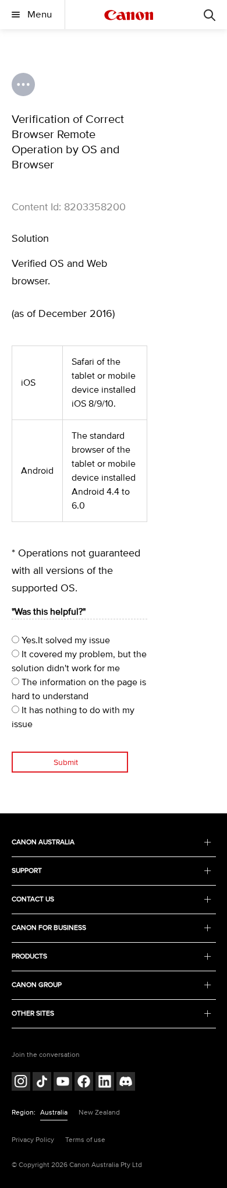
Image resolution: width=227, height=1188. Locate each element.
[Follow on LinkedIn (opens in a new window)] (104, 1083)
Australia (54, 1112)
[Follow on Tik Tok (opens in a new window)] (42, 1083)
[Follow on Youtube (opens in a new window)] (63, 1083)
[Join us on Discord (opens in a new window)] (125, 1083)
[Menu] (209, 15)
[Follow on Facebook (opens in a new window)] (84, 1083)
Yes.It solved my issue (64, 640)
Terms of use (85, 1140)
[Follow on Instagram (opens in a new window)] (21, 1083)
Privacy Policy (33, 1140)
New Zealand (99, 1112)
